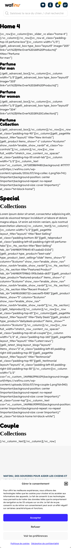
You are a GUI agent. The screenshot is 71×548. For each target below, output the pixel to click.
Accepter (35, 517)
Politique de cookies (20, 543)
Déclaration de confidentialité (45, 543)
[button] (66, 483)
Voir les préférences (36, 535)
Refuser (35, 526)
